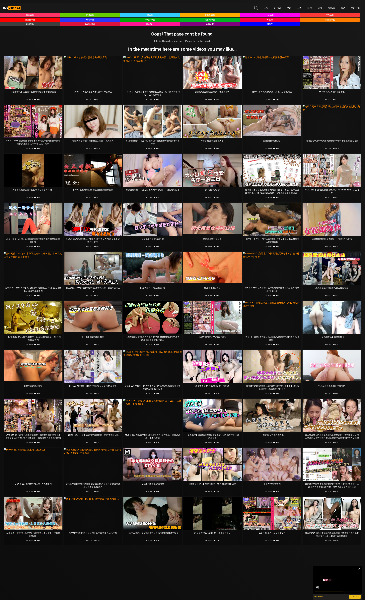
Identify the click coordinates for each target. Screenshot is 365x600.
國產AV (331, 7)
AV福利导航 (90, 24)
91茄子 (270, 24)
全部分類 (355, 7)
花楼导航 (30, 24)
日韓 (320, 7)
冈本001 (150, 24)
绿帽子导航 (150, 20)
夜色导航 (330, 15)
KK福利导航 (210, 15)
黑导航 (150, 15)
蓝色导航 (30, 15)
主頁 (266, 7)
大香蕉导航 (210, 20)
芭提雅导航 (30, 20)
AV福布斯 (210, 24)
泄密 (289, 7)
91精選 (277, 7)
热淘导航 (90, 20)
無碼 (343, 7)
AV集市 (270, 20)
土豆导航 (270, 15)
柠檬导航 (90, 15)
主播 (299, 7)
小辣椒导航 (330, 20)
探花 (309, 7)
